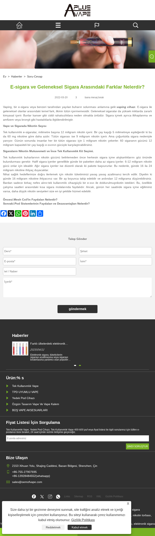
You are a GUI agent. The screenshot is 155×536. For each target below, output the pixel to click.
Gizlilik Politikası (83, 520)
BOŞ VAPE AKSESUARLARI (30, 410)
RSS (89, 496)
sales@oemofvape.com (27, 482)
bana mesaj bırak (94, 97)
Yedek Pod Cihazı (23, 398)
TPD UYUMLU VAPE (25, 392)
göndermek (77, 309)
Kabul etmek (80, 527)
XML (98, 496)
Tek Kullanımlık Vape (25, 386)
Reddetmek (53, 527)
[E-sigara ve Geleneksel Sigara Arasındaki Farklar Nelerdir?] (77, 10)
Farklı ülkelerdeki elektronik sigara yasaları (47, 344)
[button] (75, 365)
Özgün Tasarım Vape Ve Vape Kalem (35, 404)
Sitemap (78, 496)
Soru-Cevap (34, 76)
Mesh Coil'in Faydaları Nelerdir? (36, 199)
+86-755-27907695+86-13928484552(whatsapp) (31, 473)
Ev (4, 76)
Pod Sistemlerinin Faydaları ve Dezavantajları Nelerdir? (52, 203)
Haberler (16, 76)
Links (67, 496)
